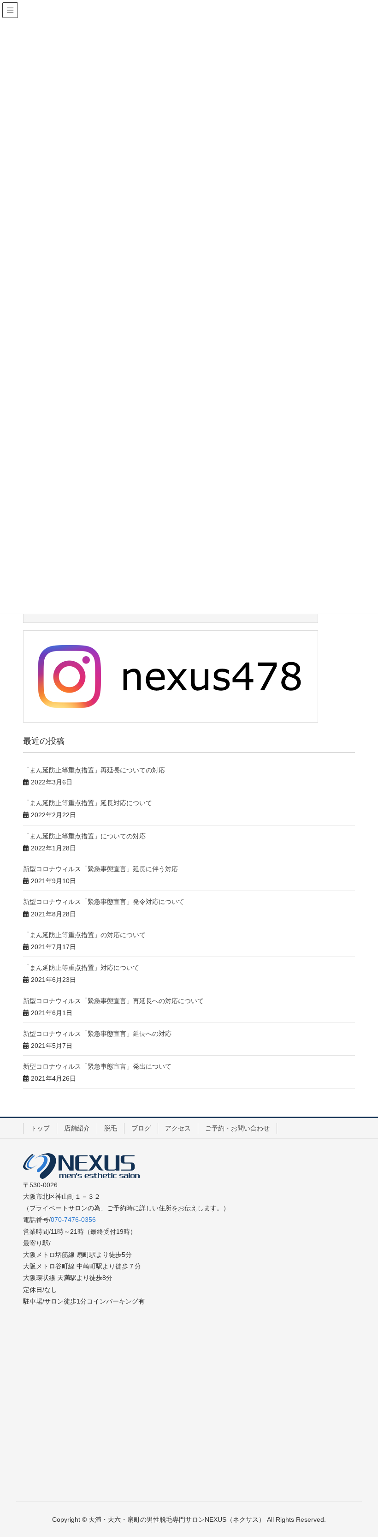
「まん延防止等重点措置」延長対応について (87, 803)
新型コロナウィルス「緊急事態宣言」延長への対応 (97, 1033)
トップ (40, 1128)
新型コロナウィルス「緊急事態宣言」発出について (97, 1066)
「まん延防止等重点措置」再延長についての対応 (94, 770)
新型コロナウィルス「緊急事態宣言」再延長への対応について (113, 1001)
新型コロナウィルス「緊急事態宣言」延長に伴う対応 (100, 869)
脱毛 (110, 1128)
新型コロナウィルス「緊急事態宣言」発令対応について (103, 901)
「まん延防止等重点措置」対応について (81, 967)
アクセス (178, 1128)
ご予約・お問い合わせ (237, 1128)
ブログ (141, 1128)
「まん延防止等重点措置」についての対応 (84, 836)
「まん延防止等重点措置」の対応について (84, 935)
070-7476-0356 (73, 1219)
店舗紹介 (77, 1128)
